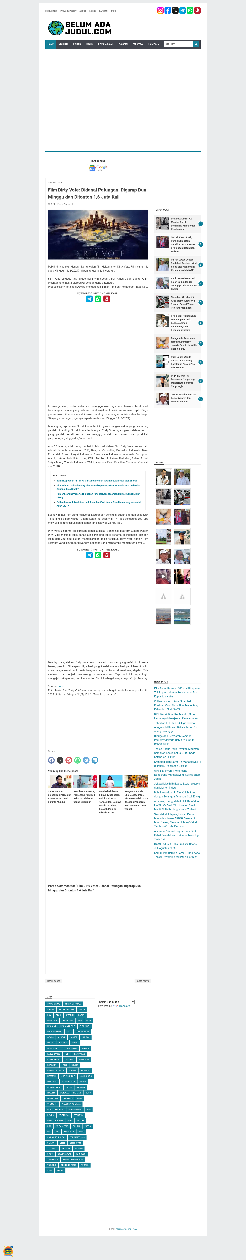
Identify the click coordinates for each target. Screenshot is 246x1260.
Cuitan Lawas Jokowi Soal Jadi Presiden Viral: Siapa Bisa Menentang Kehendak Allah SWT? (176, 705)
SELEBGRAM (75, 1143)
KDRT (67, 1054)
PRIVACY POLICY (68, 11)
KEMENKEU (69, 1059)
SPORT (50, 1154)
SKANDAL (66, 1148)
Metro (82, 1082)
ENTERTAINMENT (54, 1032)
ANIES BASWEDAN (66, 1009)
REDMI (81, 1132)
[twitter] (60, 760)
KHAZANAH (52, 1065)
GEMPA (50, 1037)
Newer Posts (53, 981)
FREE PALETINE (82, 1032)
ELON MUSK (85, 1026)
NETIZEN (77, 1093)
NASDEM (51, 1093)
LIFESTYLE (51, 1076)
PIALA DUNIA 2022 (55, 1121)
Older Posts (143, 981)
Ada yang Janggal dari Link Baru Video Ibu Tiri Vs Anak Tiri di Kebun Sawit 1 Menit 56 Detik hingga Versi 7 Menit (177, 805)
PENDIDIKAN (64, 1115)
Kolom (74, 1065)
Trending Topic (68, 1165)
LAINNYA (152, 44)
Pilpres (80, 1121)
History (63, 1043)
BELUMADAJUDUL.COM (126, 1229)
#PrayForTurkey (73, 1004)
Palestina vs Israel (71, 1104)
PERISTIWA (138, 44)
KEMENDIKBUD (53, 1059)
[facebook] (160, 11)
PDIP (89, 1110)
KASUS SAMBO (53, 1054)
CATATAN (103, 11)
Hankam (86, 1037)
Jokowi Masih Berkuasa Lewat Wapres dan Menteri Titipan (183, 398)
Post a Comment (65, 204)
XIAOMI (60, 1171)
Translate (124, 1006)
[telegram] (182, 11)
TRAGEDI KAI (52, 1159)
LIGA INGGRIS (86, 1076)
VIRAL (49, 1171)
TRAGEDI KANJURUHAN (73, 1159)
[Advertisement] (123, 72)
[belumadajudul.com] (80, 28)
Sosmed (79, 1148)
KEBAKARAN (79, 1054)
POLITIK (77, 44)
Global (61, 1037)
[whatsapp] (190, 11)
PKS (49, 1126)
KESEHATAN (84, 1059)
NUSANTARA (52, 1098)
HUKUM (89, 44)
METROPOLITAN (54, 1087)
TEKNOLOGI (81, 1154)
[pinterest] (197, 11)
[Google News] (98, 168)
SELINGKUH (52, 1148)
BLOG (58, 1015)
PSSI (57, 1132)
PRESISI (88, 1126)
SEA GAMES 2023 (77, 1137)
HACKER (73, 1037)
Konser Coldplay (55, 1071)
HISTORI (51, 1043)
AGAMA (50, 1009)
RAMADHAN (69, 1132)
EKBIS (88, 1021)
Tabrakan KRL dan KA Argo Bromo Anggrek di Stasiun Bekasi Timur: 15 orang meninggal (175, 727)
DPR (80, 1021)
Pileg (69, 1121)
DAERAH (81, 1015)
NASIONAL (63, 44)
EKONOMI (123, 44)
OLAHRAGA (68, 1098)
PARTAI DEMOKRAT (55, 1110)
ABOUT (82, 11)
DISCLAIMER (51, 11)
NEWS (88, 1093)
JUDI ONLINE (71, 1048)
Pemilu (50, 1115)
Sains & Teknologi (56, 1137)
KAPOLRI (85, 1048)
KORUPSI (72, 1071)
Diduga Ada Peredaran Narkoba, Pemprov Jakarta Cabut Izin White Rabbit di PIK (174, 740)
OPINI (113, 11)
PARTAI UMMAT (75, 1110)
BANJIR (82, 1009)
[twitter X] (175, 11)
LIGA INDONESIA (68, 1076)
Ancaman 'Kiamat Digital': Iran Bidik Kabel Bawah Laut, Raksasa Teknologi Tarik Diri (176, 835)
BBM (49, 1015)
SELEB (62, 1143)
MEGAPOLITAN (68, 1082)
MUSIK (69, 1087)
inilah (62, 686)
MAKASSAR (52, 1082)
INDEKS (92, 11)
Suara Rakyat (64, 1154)
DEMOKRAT (52, 1021)
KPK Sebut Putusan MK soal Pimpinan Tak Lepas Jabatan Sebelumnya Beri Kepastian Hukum (183, 323)
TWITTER (85, 1165)
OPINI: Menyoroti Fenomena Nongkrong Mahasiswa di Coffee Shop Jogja (177, 774)
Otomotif (52, 1104)
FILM (69, 1032)
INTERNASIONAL (106, 44)
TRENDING (51, 1165)
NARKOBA (80, 1087)
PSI (48, 1132)
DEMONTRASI (67, 1021)
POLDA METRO (62, 1126)
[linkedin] (95, 760)
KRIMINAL (85, 1071)
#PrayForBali (53, 1004)
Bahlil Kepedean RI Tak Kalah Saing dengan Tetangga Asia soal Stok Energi (97, 480)
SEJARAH (51, 1143)
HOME (51, 44)
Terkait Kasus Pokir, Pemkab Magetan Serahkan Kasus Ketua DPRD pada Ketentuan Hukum (183, 244)
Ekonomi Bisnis (67, 1026)
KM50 (64, 1065)
